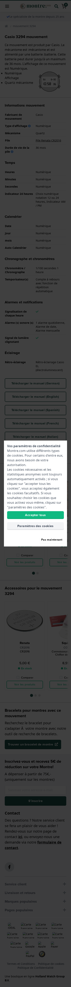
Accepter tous (35, 515)
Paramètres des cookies (35, 526)
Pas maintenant (51, 540)
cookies (17, 455)
